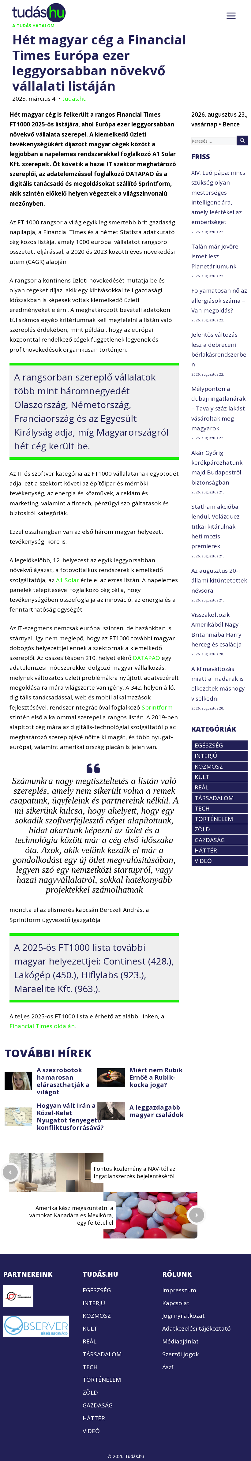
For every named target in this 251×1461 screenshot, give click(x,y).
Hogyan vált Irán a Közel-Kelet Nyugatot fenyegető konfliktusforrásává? (70, 1116)
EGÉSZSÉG (209, 745)
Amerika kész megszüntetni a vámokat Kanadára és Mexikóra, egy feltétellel (71, 1215)
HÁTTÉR (206, 850)
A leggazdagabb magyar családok (156, 1111)
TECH (202, 808)
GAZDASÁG (210, 840)
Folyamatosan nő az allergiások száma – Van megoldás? (219, 300)
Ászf (168, 1367)
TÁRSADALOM (214, 798)
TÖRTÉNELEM (214, 819)
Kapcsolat (175, 1303)
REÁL (201, 787)
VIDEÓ (203, 861)
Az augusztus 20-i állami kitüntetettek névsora (219, 580)
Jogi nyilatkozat (183, 1316)
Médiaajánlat (180, 1341)
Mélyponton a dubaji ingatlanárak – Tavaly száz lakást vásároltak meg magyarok (218, 408)
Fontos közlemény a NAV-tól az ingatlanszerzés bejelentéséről (134, 1172)
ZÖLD (202, 829)
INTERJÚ (206, 756)
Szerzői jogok (180, 1354)
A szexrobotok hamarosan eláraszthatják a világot (63, 1081)
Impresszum (179, 1290)
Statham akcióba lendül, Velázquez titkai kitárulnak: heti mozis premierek (215, 526)
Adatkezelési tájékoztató (196, 1328)
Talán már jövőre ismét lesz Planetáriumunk (214, 256)
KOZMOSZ (209, 766)
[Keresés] (242, 140)
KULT (202, 777)
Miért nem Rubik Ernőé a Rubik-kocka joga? (156, 1077)
